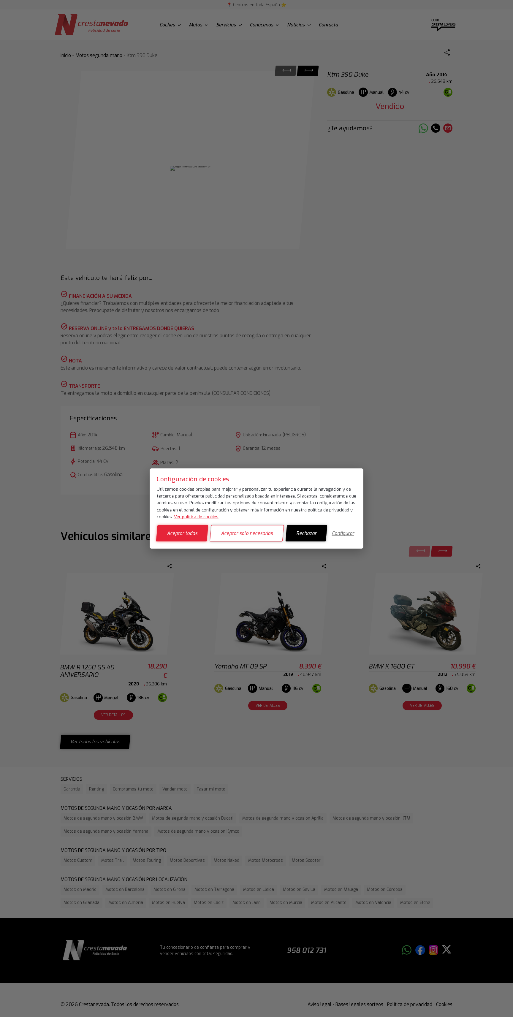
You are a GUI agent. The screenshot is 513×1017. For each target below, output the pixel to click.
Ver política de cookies (196, 517)
